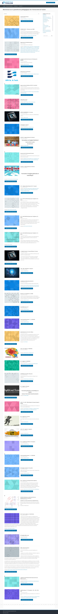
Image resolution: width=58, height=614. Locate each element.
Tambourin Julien (36, 286)
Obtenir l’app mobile (5, 612)
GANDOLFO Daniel (30, 35)
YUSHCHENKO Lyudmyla (11, 528)
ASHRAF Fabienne (26, 127)
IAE (43, 24)
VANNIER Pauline (35, 159)
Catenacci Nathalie (26, 285)
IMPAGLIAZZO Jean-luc (31, 489)
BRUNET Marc (25, 35)
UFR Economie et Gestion (46, 17)
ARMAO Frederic (26, 117)
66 (19, 604)
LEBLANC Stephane (23, 51)
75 (36, 604)
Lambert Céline (27, 286)
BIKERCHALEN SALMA (35, 188)
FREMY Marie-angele (27, 189)
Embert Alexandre (36, 285)
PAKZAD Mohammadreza (29, 51)
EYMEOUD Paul (22, 189)
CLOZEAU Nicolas (28, 48)
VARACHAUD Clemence (33, 409)
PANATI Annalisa (35, 51)
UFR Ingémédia (45, 19)
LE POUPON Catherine (28, 597)
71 (28, 604)
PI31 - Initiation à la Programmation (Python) (28, 480)
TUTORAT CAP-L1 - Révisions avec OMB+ (27, 29)
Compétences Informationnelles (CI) (26, 281)
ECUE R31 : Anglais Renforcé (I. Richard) (27, 137)
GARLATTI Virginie (31, 91)
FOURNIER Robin (26, 421)
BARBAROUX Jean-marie (32, 47)
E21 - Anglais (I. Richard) (24, 386)
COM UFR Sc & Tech (23, 99)
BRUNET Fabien (32, 596)
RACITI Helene (24, 92)
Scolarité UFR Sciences (24, 16)
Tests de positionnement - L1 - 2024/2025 (27, 319)
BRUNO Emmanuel (26, 91)
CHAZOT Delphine (26, 408)
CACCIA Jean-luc (26, 581)
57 (3, 604)
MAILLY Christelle (22, 409)
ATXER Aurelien (26, 188)
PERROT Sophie (32, 286)
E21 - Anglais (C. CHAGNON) (25, 361)
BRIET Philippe (37, 47)
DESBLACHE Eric (26, 489)
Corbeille (44, 32)
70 (27, 604)
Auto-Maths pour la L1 (24, 306)
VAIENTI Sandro (33, 52)
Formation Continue (45, 25)
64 (16, 604)
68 (23, 604)
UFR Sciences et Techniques (25, 71)
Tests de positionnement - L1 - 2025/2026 (27, 455)
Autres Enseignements (46, 26)
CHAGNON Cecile (31, 127)
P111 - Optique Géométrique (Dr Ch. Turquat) (28, 186)
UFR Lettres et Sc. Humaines (47, 18)
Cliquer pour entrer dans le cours (27, 21)
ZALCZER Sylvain (25, 569)
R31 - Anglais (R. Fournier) (25, 416)
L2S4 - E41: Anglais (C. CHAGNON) (26, 348)
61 (10, 604)
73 (32, 604)
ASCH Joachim (31, 46)
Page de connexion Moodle (50, 2)
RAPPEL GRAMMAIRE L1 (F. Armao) (26, 112)
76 (38, 604)
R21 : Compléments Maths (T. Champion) (27, 441)
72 (30, 604)
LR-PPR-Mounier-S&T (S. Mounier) (26, 373)
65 (17, 604)
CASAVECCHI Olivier (15, 569)
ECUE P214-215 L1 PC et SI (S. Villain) (26, 332)
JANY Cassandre (10, 209)
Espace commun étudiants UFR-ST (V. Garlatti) (28, 85)
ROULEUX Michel (26, 52)
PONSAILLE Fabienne (26, 473)
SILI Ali (30, 52)
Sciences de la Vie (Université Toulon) (27, 153)
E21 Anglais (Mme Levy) (24, 535)
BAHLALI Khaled (26, 47)
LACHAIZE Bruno (37, 489)
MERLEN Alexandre (26, 64)
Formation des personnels (47, 31)
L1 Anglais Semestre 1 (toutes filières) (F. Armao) (29, 251)
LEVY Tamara (25, 537)
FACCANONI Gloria (10, 179)
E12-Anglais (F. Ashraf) (24, 124)
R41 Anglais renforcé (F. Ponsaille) (26, 468)
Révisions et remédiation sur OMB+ (26, 293)
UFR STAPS (44, 21)
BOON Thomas (26, 363)
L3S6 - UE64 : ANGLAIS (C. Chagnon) (26, 268)
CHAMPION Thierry (23, 48)
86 (56, 604)
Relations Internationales (46, 30)
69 (25, 604)
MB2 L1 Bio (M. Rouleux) (24, 547)
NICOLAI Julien (14, 209)
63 (14, 604)
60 (8, 604)
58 (5, 604)
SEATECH (44, 27)
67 (21, 604)
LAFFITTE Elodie (33, 189)
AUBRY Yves (22, 47)
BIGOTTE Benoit (30, 188)
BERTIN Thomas (31, 158)
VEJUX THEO (34, 35)
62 (12, 604)
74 (34, 604)
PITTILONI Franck (27, 409)
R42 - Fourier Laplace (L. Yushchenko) (27, 514)
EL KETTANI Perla (33, 48)
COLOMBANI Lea (31, 408)
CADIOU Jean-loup (36, 158)
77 (39, 604)
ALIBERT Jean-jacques (26, 46)
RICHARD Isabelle (26, 145)
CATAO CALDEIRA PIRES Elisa (24, 159)
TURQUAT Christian (26, 190)
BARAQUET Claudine (26, 158)
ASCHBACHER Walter (36, 46)
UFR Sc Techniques (46, 20)
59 (6, 604)
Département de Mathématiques (26, 42)
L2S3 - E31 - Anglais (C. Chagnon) (26, 429)
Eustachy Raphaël (22, 286)
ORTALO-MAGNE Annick (32, 102)
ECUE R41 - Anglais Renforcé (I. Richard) (27, 166)
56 (1, 604)
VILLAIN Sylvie (26, 341)
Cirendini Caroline (31, 285)
